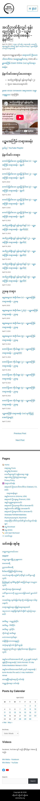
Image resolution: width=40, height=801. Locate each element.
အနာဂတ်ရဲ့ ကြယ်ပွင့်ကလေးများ (15, 477)
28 (20, 719)
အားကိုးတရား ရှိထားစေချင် (11, 589)
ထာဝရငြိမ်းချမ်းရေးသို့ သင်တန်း (13, 679)
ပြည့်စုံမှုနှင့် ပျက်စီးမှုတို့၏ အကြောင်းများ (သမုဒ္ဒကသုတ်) (19, 583)
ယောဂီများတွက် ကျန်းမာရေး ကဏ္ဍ (16, 474)
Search (4, 777)
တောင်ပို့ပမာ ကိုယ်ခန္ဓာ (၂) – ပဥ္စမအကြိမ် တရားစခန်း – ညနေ (18, 364)
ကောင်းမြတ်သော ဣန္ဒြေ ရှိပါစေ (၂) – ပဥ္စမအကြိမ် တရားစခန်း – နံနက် (19, 176)
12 (10, 712)
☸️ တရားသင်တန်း (8, 483)
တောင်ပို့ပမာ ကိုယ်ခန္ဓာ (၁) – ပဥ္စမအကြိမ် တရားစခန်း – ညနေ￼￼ (18, 351)
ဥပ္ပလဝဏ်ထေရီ (7, 567)
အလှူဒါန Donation (10, 471)
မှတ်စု (4, 148)
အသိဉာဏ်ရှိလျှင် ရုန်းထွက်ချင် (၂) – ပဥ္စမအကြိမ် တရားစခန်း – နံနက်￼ (19, 240)
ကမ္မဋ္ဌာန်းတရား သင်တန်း (10, 683)
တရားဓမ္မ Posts (10, 468)
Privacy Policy (9, 480)
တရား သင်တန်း (18, 44)
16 (30, 712)
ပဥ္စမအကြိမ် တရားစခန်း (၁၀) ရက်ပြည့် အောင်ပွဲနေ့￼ (18, 415)
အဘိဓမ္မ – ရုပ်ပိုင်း (8, 629)
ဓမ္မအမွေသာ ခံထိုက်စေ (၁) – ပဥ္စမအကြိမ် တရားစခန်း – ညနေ (18, 299)
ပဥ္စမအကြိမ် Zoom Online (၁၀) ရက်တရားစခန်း (19, 63)
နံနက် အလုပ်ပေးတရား (22, 46)
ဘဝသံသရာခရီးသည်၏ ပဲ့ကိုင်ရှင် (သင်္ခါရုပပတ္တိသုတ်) (18, 576)
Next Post (20, 440)
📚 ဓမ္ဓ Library (7, 530)
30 (30, 719)
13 (15, 712)
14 (20, 712)
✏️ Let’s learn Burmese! (11, 533)
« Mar (4, 722)
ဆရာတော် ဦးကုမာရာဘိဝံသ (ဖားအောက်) (18, 505)
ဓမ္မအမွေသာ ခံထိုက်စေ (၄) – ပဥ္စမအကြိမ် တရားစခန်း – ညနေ (18, 325)
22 (25, 716)
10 (35, 709)
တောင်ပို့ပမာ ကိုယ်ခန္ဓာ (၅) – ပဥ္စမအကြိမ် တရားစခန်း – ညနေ (18, 402)
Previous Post (20, 433)
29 (25, 719)
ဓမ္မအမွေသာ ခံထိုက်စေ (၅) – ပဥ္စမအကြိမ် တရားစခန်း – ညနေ (18, 338)
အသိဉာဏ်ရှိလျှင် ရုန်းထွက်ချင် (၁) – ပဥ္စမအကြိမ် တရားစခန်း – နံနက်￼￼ (19, 227)
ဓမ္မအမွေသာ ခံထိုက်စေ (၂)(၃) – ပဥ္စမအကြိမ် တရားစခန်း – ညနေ (20, 312)
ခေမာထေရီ (6, 563)
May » (10, 722)
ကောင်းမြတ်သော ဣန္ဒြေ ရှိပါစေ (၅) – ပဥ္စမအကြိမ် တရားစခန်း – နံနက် (19, 214)
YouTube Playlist (16, 148)
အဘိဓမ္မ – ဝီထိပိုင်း (8, 625)
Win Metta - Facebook (10, 759)
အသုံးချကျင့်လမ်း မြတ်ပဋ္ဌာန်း (12, 645)
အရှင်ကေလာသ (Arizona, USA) (15, 496)
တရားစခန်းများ (12, 493)
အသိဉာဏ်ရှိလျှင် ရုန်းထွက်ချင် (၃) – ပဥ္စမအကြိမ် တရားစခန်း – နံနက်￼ (19, 253)
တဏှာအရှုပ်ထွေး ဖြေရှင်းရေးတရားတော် (16, 607)
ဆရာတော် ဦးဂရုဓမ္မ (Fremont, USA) (17, 499)
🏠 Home (5, 465)
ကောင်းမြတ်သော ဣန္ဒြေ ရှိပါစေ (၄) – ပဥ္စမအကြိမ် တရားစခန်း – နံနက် (19, 201)
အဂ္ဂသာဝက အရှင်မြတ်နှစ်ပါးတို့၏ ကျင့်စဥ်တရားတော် (19, 612)
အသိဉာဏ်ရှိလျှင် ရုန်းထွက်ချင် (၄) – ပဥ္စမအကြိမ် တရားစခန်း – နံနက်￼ (19, 266)
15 (25, 712)
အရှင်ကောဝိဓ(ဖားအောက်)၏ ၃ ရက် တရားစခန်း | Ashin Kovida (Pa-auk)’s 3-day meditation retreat (19, 672)
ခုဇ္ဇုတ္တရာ (5, 555)
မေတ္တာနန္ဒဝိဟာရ (20, 59)
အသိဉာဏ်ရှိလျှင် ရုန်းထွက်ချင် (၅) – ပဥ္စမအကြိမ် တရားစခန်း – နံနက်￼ (19, 279)
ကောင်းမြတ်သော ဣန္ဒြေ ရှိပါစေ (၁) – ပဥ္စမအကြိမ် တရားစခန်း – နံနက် (19, 163)
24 (35, 716)
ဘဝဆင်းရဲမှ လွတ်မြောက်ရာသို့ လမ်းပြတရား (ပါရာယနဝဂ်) (19, 601)
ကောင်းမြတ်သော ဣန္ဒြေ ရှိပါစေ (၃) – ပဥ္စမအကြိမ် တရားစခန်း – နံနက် (19, 189)
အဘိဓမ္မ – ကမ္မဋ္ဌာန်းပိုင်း (10, 621)
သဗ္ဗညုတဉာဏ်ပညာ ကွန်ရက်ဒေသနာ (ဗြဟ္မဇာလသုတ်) (19, 650)
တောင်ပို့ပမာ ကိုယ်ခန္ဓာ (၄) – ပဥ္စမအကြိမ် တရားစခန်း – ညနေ (18, 390)
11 (5, 712)
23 (30, 716)
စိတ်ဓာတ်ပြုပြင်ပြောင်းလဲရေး (12, 571)
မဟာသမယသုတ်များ (9, 637)
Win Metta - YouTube (10, 763)
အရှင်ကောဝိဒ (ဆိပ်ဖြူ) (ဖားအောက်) (17, 508)
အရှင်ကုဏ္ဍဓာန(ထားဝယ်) (13, 502)
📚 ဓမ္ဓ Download (8, 527)
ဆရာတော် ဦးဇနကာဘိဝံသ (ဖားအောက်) (18, 511)
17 (35, 712)
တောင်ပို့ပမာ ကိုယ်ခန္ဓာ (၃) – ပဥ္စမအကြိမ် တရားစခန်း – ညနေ (18, 377)
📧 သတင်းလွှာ (7, 536)
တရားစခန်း (26, 44)
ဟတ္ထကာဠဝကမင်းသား (10, 552)
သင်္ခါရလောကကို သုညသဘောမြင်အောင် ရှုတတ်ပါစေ (19, 594)
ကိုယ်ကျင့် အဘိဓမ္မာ (9, 633)
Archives (5, 729)
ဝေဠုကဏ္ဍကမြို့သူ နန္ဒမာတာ (12, 559)
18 (5, 716)
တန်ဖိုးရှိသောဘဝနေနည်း (10, 641)
